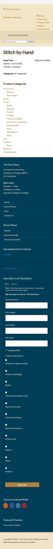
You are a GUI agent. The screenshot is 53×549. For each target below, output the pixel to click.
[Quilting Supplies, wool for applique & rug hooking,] (26, 9)
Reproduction (13, 125)
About (7, 284)
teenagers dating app (12, 17)
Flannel (10, 112)
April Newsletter (11, 235)
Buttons (10, 92)
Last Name (10, 325)
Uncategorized (10, 152)
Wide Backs (12, 132)
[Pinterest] (25, 505)
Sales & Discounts (13, 406)
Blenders (11, 108)
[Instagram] (19, 505)
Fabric (6, 102)
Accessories (8, 88)
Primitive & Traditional (17, 122)
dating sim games (18, 35)
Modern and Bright (13, 374)
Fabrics (8, 450)
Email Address (12, 299)
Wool (9, 135)
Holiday (10, 115)
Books (6, 98)
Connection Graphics (27, 542)
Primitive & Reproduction (16, 363)
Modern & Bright (14, 118)
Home (6, 202)
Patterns (7, 148)
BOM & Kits (10, 439)
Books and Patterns (14, 428)
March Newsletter (12, 239)
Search (31, 42)
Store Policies (10, 206)
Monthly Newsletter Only (16, 396)
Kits (5, 138)
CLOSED (8, 254)
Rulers (9, 145)
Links (6, 211)
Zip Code (9, 337)
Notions (7, 142)
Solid (9, 128)
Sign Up (14, 284)
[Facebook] (12, 505)
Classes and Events (13, 417)
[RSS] (6, 505)
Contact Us (9, 215)
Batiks (9, 105)
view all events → (11, 268)
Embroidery (12, 95)
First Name (10, 312)
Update (7, 230)
